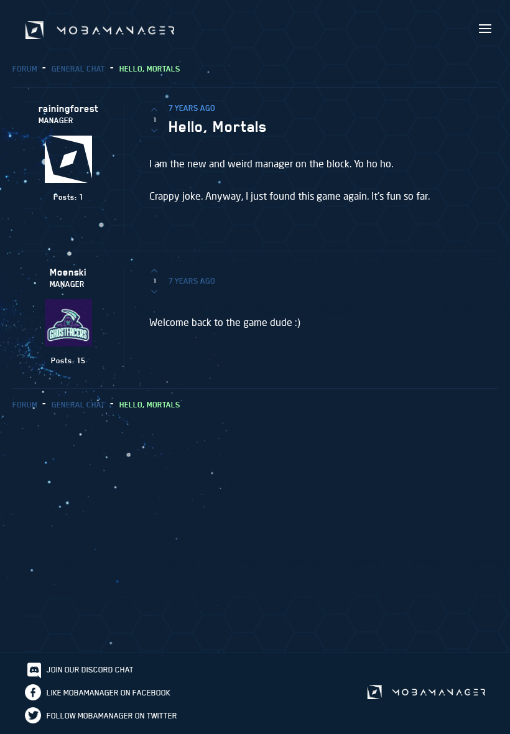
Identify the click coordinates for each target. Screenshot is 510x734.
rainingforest (68, 108)
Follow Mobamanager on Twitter (112, 715)
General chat (78, 68)
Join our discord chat (90, 669)
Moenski (68, 272)
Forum (24, 68)
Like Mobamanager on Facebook (108, 692)
